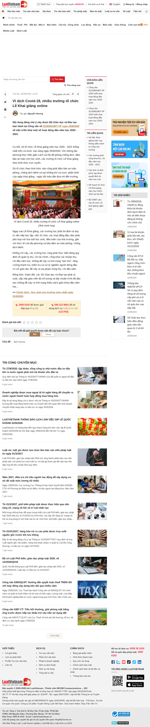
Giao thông (120, 25)
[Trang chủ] (3, 11)
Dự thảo (47, 11)
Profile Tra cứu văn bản (16, 661)
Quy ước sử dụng (81, 661)
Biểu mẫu (107, 25)
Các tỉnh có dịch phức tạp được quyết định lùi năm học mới (96, 174)
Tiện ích (137, 11)
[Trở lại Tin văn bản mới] (5, 117)
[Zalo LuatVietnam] (118, 662)
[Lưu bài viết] (5, 110)
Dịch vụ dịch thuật (47, 665)
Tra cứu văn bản (31, 11)
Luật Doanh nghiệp (31, 723)
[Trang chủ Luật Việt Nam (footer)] (16, 685)
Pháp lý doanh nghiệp (49, 661)
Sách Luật (22, 31)
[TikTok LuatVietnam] (129, 662)
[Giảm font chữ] (73, 93)
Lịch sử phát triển (13, 657)
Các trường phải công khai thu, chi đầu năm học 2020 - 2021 (97, 160)
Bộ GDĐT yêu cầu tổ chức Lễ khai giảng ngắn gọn (96, 204)
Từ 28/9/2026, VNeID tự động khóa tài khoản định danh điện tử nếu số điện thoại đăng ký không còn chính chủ (136, 212)
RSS (146, 25)
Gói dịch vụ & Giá (96, 4)
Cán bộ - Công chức (69, 25)
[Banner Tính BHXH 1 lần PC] (129, 157)
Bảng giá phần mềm (82, 653)
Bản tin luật (96, 11)
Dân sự (96, 25)
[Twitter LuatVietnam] (134, 662)
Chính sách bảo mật (82, 665)
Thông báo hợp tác (82, 676)
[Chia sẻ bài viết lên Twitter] (5, 102)
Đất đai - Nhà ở (37, 25)
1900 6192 (24, 305)
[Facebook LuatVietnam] (113, 662)
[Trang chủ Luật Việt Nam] (15, 4)
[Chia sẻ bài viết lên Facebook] (5, 94)
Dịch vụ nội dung (46, 669)
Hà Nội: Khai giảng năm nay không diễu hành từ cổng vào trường (96, 143)
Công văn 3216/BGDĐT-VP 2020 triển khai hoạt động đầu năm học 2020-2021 (96, 95)
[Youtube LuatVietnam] (123, 662)
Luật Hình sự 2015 (63, 723)
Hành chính (9, 25)
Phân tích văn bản (47, 657)
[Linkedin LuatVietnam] (139, 662)
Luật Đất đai (47, 723)
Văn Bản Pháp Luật (11, 723)
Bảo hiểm (51, 25)
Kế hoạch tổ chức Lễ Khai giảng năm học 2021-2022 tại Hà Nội (97, 189)
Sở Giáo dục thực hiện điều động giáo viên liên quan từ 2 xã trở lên (136, 324)
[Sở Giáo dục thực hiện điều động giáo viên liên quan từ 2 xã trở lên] (119, 319)
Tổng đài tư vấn (46, 673)
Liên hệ (8, 665)
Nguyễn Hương (35, 113)
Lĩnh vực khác (135, 25)
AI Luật (126, 11)
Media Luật (8, 31)
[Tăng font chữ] (78, 93)
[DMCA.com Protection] (120, 724)
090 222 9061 (61, 305)
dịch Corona (19, 342)
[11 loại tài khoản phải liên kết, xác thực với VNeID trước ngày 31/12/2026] (119, 234)
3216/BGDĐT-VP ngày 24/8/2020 (61, 126)
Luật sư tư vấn (112, 11)
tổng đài (34, 308)
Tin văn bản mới (62, 11)
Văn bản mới (13, 11)
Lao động (86, 25)
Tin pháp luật (80, 11)
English (116, 4)
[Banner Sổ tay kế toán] (129, 187)
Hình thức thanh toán (83, 657)
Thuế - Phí (22, 25)
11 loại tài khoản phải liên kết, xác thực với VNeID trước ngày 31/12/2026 (136, 239)
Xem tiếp (54, 635)
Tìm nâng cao (73, 85)
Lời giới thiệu (11, 653)
